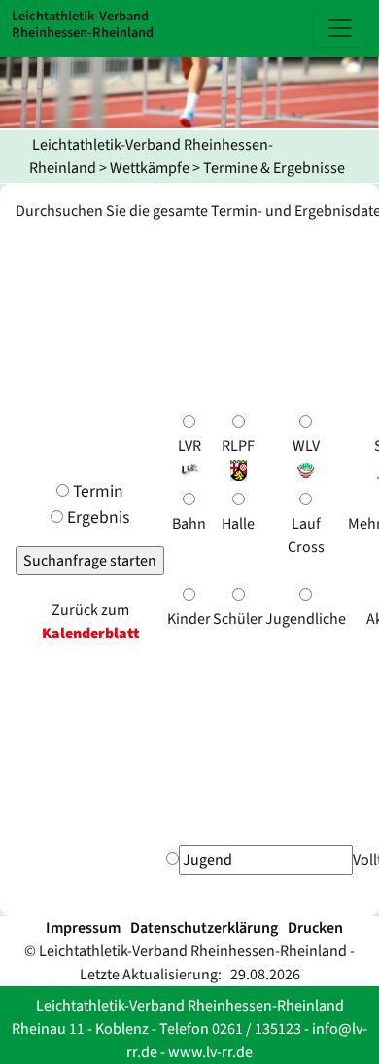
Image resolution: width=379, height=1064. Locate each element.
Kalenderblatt (90, 633)
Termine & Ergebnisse (274, 168)
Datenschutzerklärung (204, 928)
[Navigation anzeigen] (340, 28)
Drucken (315, 928)
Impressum (83, 928)
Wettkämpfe (150, 168)
